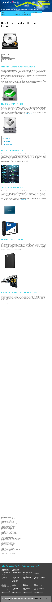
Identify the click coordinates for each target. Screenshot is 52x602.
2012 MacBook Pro (26, 14)
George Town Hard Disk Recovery (27, 584)
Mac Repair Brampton (27, 572)
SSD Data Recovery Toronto (27, 586)
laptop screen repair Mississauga (27, 575)
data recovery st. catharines (7, 144)
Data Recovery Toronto (6, 580)
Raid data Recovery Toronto (27, 589)
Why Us (13, 12)
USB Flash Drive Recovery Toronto (39, 586)
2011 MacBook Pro (16, 14)
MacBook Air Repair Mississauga (27, 578)
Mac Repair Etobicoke (6, 572)
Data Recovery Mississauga (15, 581)
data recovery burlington (6, 141)
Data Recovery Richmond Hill (6, 575)
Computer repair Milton (15, 570)
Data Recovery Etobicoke (15, 575)
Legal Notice (38, 598)
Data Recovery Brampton (28, 580)
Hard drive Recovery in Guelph (39, 584)
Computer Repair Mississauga (5, 570)
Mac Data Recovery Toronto (5, 592)
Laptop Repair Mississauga (4, 578)
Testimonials (34, 12)
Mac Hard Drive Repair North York (39, 589)
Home (2, 12)
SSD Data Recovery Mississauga (16, 586)
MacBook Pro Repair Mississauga (16, 592)
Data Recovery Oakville (6, 589)
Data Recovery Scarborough (38, 573)
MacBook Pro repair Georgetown (38, 592)
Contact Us (3, 14)
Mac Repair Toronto (39, 569)
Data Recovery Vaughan (15, 589)
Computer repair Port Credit (38, 575)
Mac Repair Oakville (27, 569)
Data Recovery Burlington (4, 584)
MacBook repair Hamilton (15, 578)
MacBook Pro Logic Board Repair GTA (39, 578)
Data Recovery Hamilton (15, 584)
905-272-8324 (29, 113)
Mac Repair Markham (17, 572)
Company (24, 12)
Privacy (46, 598)
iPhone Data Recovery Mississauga (27, 592)
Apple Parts (7, 599)
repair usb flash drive (6, 138)
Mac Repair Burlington (6, 586)
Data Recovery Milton (39, 580)
